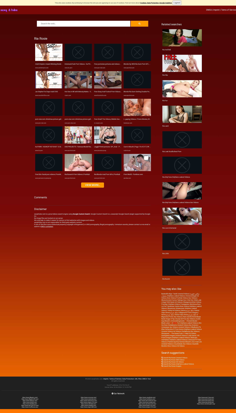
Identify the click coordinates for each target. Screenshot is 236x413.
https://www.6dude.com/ (30, 402)
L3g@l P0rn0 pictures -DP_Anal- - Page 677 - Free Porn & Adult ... (117, 147)
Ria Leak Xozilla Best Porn (171, 151)
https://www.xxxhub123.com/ (88, 400)
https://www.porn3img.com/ (206, 400)
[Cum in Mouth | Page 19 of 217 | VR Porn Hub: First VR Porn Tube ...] (137, 143)
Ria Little (165, 253)
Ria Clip (165, 75)
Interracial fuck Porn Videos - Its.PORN (78, 64)
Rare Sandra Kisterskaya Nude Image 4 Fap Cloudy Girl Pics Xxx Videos (181, 318)
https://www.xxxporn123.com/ (88, 402)
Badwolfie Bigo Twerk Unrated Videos (175, 294)
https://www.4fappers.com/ (30, 397)
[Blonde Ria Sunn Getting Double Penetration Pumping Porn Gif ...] (137, 88)
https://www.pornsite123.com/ (30, 405)
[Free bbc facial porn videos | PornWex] (48, 170)
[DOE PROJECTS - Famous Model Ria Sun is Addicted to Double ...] (78, 143)
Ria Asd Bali (166, 50)
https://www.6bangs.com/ (30, 400)
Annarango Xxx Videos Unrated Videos (175, 327)
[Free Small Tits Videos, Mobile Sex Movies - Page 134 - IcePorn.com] (107, 115)
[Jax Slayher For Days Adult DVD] (48, 88)
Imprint (216, 10)
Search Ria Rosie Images (172, 366)
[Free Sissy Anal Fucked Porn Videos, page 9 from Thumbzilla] (107, 88)
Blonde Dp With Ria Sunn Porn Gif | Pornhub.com (141, 64)
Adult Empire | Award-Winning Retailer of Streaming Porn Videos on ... (60, 64)
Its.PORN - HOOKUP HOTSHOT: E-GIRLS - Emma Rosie (54, 147)
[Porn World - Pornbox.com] (137, 170)
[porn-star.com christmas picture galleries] (48, 115)
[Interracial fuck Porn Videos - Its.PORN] (78, 60)
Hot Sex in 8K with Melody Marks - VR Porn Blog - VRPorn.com (87, 92)
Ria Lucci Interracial (169, 228)
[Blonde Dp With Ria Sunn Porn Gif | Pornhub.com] (137, 60)
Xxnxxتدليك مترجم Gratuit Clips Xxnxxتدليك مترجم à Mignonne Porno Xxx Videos (179, 316)
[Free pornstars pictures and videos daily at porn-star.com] (107, 60)
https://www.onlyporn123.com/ (147, 407)
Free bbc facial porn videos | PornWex (49, 174)
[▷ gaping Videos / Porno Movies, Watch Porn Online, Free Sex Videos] (137, 115)
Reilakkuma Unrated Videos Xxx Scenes (183, 325)
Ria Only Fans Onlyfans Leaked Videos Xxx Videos (180, 202)
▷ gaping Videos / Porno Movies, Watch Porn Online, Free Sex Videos (149, 119)
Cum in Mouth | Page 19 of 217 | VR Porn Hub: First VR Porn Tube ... (148, 147)
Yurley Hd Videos (174, 310)
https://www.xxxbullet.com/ (88, 399)
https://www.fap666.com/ (30, 404)
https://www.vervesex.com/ (88, 397)
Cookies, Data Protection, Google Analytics (156, 3)
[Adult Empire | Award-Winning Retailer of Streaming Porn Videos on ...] (48, 60)
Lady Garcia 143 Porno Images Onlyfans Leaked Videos (180, 336)
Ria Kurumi (166, 279)
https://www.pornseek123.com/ (147, 400)
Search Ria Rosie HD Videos (173, 362)
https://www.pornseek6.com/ (147, 402)
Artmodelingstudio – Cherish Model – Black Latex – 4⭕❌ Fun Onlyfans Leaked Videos (180, 322)
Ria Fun (165, 101)
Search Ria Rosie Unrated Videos (175, 358)
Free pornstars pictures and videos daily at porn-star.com (115, 64)
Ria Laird (165, 126)
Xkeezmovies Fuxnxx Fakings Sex (173, 300)
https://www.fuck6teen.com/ (147, 399)
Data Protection (128, 379)
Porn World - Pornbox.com (133, 174)
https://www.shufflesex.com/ (30, 407)
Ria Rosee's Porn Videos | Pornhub (77, 174)
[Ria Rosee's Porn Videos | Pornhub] (78, 170)
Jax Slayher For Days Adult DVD (46, 92)
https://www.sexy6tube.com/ (147, 397)
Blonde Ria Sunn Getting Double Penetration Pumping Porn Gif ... (147, 92)
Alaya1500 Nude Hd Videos (172, 302)
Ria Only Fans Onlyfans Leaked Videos (176, 177)
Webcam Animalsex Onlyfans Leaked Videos (179, 339)
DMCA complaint (47, 226)
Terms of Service (228, 10)
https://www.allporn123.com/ (147, 405)
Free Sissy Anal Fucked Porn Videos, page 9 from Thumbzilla (116, 92)
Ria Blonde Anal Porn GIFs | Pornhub (107, 174)
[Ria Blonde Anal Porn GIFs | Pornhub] (107, 170)
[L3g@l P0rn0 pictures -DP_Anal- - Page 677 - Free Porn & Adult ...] (107, 143)
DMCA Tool (146, 379)
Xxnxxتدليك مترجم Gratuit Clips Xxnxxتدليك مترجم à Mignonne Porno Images (180, 311)
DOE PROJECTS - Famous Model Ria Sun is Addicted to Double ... (88, 147)
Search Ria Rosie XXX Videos (173, 360)
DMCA (209, 10)
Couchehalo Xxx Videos (182, 344)
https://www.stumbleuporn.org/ (206, 404)
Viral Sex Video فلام (194, 300)
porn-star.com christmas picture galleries (50, 119)
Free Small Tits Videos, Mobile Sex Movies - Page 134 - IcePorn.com (119, 119)
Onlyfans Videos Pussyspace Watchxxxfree (184, 304)
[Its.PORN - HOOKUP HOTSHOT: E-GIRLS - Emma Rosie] (48, 143)
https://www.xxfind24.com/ (88, 404)
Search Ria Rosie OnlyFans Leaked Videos (178, 364)
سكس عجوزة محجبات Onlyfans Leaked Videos (180, 295)
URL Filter (138, 379)
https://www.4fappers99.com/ (30, 399)
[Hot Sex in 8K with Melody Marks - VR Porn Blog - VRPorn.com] (78, 88)
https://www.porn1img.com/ (206, 397)
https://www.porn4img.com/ (206, 402)
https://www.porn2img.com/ (206, 399)
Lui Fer (163, 306)
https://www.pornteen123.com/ (147, 404)
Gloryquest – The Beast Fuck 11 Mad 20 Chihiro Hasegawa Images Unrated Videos (178, 334)
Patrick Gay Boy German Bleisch (179, 342)
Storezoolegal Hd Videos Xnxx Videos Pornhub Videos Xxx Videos (180, 297)
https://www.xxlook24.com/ (88, 405)
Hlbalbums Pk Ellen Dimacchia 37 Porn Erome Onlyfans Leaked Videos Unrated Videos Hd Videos (181, 329)
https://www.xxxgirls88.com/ (88, 407)
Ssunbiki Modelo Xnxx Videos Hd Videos (180, 345)
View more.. (92, 185)
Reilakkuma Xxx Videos (190, 331)
